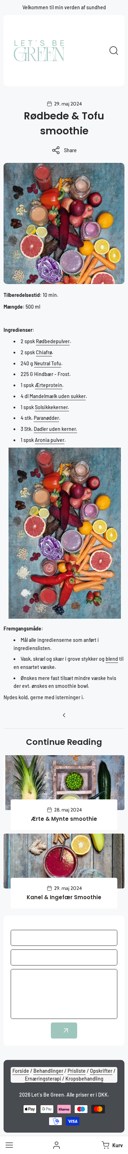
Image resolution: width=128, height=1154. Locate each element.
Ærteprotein (48, 385)
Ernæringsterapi (43, 1079)
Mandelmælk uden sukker (58, 396)
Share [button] (70, 150)
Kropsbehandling (84, 1079)
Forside (20, 1071)
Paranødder (46, 418)
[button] (111, 1145)
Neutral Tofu (47, 363)
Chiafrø (44, 352)
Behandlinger (48, 1071)
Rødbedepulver (53, 341)
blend (112, 659)
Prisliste (77, 1071)
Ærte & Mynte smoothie (64, 819)
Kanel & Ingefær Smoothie (64, 897)
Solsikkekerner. (52, 407)
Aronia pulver (49, 440)
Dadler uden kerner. (55, 429)
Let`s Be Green (47, 1095)
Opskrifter (101, 1071)
